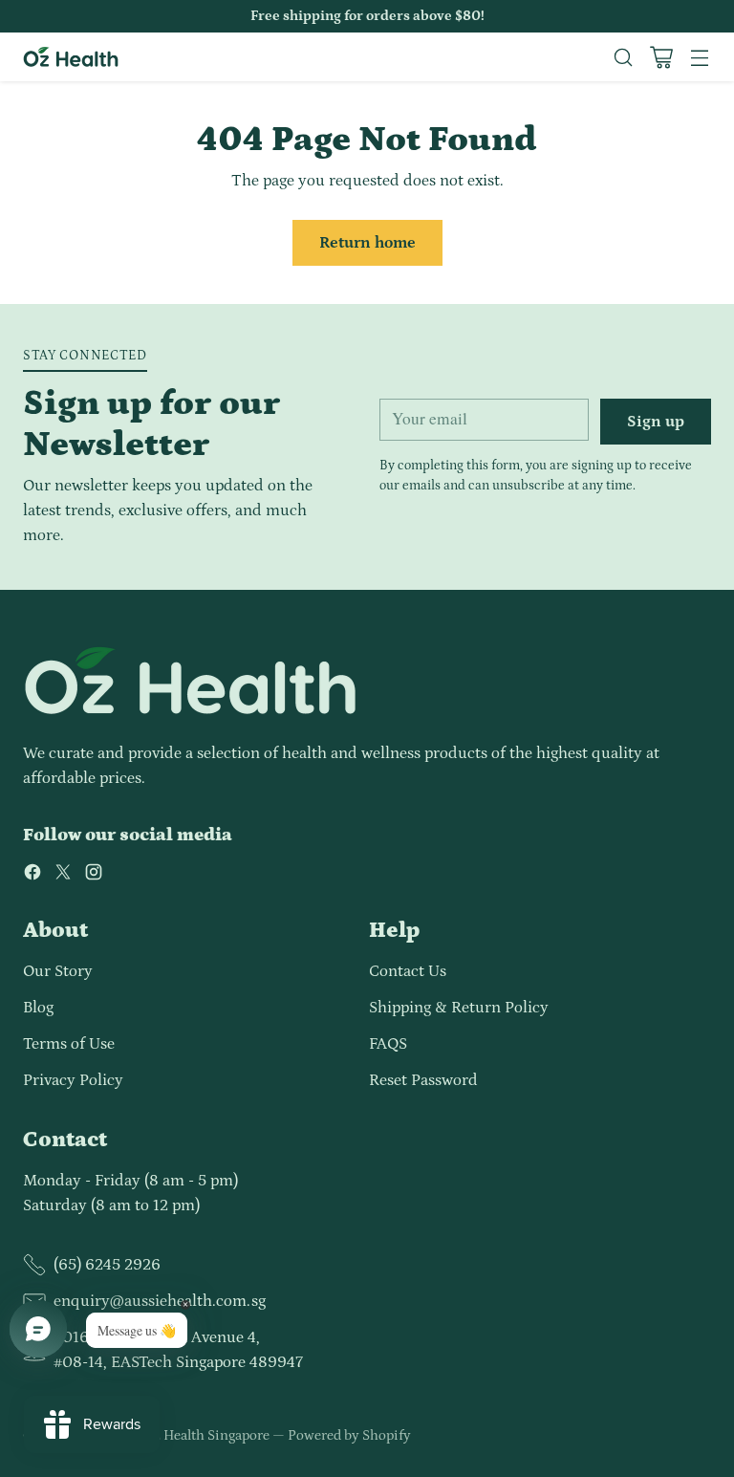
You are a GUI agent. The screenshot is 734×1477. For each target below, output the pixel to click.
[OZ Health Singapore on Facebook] (32, 875)
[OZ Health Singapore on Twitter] (63, 875)
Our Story (58, 971)
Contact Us (407, 971)
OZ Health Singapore (205, 1435)
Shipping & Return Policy (459, 1007)
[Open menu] (699, 56)
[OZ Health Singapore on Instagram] (93, 875)
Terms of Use (69, 1043)
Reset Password (423, 1080)
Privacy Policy (73, 1080)
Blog (38, 1007)
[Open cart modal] (660, 56)
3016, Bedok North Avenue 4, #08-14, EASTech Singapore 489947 (178, 1350)
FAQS (388, 1043)
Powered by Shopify (349, 1435)
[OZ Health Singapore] (71, 57)
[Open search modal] (622, 56)
